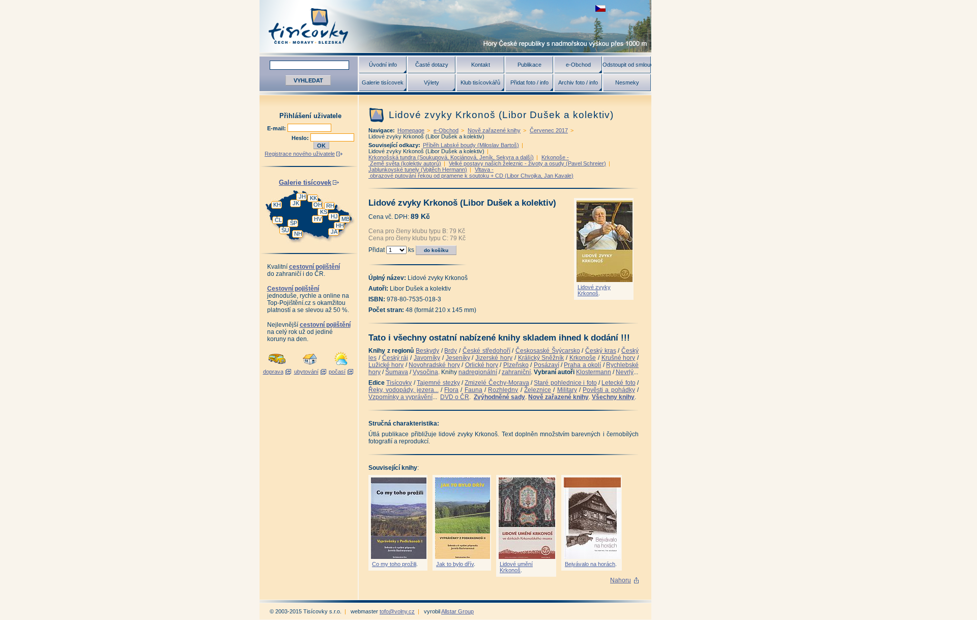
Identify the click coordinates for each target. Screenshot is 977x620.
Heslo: (301, 138)
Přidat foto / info (529, 82)
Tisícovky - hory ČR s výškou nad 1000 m (455, 26)
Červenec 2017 (549, 130)
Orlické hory (481, 365)
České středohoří (486, 350)
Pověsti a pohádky (609, 389)
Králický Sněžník (541, 357)
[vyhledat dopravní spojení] (277, 365)
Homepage (410, 130)
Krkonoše (582, 357)
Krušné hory (618, 357)
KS (323, 212)
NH (298, 234)
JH (302, 196)
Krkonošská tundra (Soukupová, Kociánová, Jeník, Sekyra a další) (451, 157)
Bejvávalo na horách (590, 564)
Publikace (529, 65)
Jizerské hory (493, 357)
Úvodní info (383, 65)
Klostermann (593, 372)
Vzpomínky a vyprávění (400, 397)
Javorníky (427, 357)
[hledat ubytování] (310, 365)
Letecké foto (618, 382)
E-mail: (277, 128)
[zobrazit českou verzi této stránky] (600, 8)
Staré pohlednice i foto (565, 382)
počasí (337, 372)
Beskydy (427, 350)
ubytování (306, 372)
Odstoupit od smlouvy (626, 65)
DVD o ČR (454, 397)
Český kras (600, 350)
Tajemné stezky (438, 382)
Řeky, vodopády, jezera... (403, 389)
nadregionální (477, 372)
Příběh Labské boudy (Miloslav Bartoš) (471, 145)
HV (318, 219)
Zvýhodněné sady (499, 397)
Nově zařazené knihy (494, 130)
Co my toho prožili (394, 564)
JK (296, 203)
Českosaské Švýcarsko (547, 350)
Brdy (450, 350)
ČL (278, 220)
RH (330, 206)
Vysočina (425, 372)
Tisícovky (399, 382)
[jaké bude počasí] (341, 365)
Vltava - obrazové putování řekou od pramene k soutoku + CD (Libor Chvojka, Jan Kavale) (470, 172)
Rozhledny (503, 389)
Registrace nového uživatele (300, 154)
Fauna (473, 389)
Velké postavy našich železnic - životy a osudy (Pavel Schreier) (527, 163)
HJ (334, 216)
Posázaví (546, 365)
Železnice (537, 389)
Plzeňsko (516, 365)
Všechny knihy (613, 397)
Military (567, 389)
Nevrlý (625, 372)
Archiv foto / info (578, 82)
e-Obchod (578, 65)
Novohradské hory (434, 365)
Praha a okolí (582, 365)
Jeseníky (458, 357)
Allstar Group (457, 611)
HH (340, 225)
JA (334, 232)
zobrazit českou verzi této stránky (600, 8)
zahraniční (516, 372)
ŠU (285, 230)
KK (313, 198)
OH (317, 205)
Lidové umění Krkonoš (516, 567)
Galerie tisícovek (383, 82)
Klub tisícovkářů (480, 82)
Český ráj (395, 357)
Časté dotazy (431, 65)
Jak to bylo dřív (455, 564)
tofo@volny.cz (397, 611)
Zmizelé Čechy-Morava (497, 382)
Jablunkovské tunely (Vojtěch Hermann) (417, 169)
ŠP (293, 223)
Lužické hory (386, 365)
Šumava (396, 372)
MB (345, 219)
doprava (273, 372)
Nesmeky (627, 82)
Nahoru (620, 580)
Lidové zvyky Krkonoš (594, 290)
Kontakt (480, 65)
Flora (451, 389)
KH (277, 205)
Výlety (431, 82)
